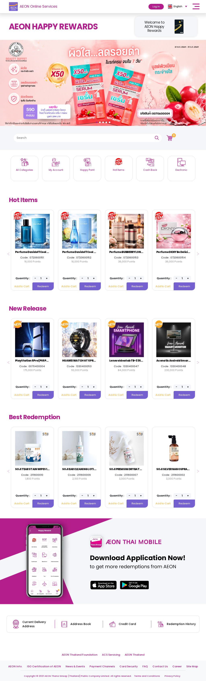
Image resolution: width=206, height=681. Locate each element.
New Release (27, 308)
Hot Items (23, 200)
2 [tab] (100, 121)
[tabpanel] (103, 83)
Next (196, 252)
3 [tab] (104, 121)
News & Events (75, 666)
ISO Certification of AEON (44, 666)
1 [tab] (97, 121)
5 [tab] (110, 121)
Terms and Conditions (147, 676)
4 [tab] (107, 121)
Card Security (128, 666)
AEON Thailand (134, 655)
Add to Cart (21, 286)
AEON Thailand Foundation (79, 655)
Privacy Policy (172, 676)
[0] (170, 137)
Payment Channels (102, 666)
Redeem (43, 286)
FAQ (145, 666)
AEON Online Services (38, 6)
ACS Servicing (111, 655)
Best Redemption (34, 417)
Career (177, 666)
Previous (7, 252)
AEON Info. (15, 666)
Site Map (192, 666)
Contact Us (160, 666)
